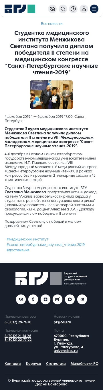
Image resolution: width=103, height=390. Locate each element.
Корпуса (33, 363)
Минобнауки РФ (84, 363)
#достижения (18, 250)
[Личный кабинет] (84, 9)
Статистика (56, 363)
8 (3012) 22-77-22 (18, 339)
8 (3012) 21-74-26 (18, 336)
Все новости (51, 24)
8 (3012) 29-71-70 (18, 322)
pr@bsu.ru (62, 322)
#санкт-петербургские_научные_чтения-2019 (46, 245)
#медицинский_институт (27, 239)
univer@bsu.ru (66, 351)
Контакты (13, 363)
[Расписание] (73, 9)
